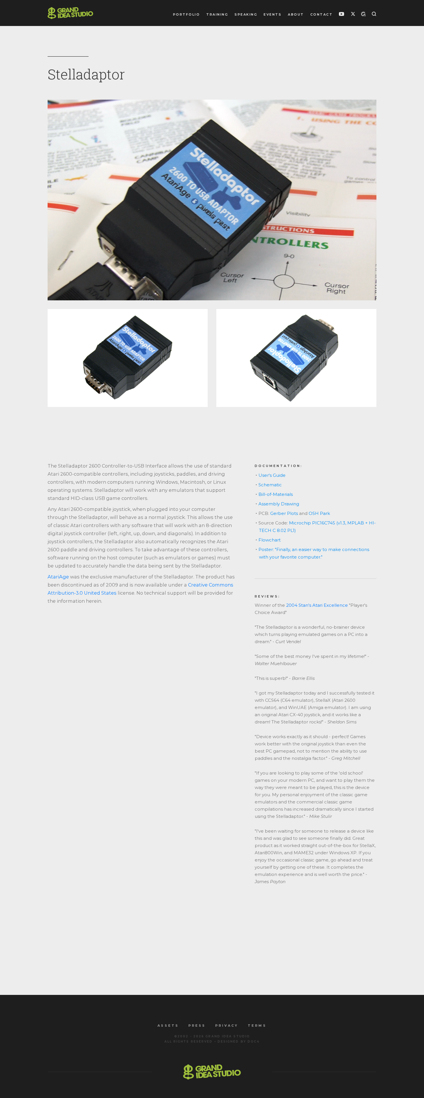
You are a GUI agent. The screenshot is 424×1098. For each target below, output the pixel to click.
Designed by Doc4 (238, 1041)
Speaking (245, 14)
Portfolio (186, 14)
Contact (321, 14)
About (296, 14)
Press (197, 1025)
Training (217, 14)
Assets (168, 1025)
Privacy (226, 1025)
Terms (257, 1025)
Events (273, 14)
